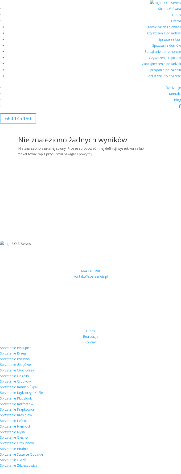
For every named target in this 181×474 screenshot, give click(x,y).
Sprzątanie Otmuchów (17, 443)
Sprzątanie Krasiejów (16, 415)
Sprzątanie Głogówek (16, 364)
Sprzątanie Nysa (12, 432)
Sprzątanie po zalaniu (164, 70)
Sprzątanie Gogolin (14, 376)
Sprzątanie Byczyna (15, 359)
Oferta (176, 21)
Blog (177, 100)
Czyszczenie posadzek (164, 33)
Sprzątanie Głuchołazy (17, 370)
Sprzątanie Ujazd (13, 460)
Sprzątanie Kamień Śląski (19, 387)
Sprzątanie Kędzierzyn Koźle (21, 392)
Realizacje (173, 87)
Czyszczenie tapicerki (165, 57)
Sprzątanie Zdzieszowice (18, 465)
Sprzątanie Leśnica (14, 420)
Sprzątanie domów (166, 45)
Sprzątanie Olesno (14, 437)
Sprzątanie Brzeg (13, 353)
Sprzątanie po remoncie (163, 51)
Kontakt (175, 93)
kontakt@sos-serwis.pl (91, 276)
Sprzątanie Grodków (15, 381)
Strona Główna (169, 8)
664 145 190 (18, 118)
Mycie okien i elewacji (164, 27)
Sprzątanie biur (169, 39)
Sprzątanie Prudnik (14, 448)
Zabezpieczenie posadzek (161, 64)
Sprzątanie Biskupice (15, 348)
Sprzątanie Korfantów (16, 404)
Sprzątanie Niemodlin (16, 426)
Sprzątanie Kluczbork (16, 398)
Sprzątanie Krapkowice (17, 409)
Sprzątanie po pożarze (164, 76)
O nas (176, 14)
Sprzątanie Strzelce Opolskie (21, 454)
